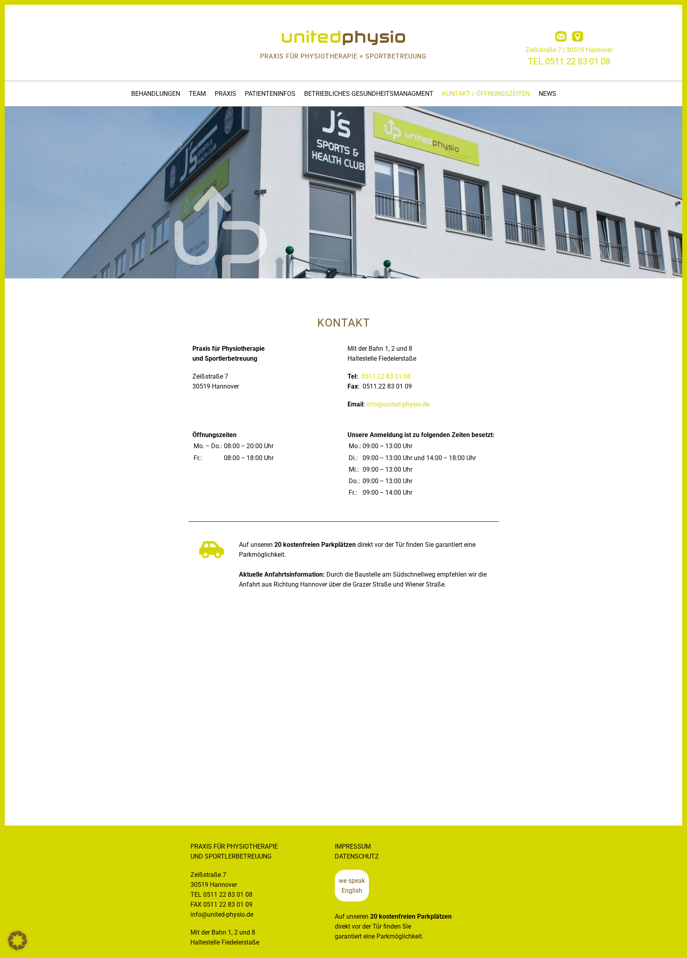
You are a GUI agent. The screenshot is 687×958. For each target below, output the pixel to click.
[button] (17, 940)
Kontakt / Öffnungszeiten (486, 93)
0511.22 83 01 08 (386, 376)
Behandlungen (155, 93)
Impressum (353, 846)
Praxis (225, 93)
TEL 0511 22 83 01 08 (569, 61)
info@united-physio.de (398, 404)
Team (197, 93)
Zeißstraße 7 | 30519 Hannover (569, 50)
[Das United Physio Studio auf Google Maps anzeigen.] (577, 36)
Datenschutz (357, 856)
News (547, 93)
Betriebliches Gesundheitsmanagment (368, 93)
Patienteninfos (270, 93)
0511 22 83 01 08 (227, 894)
